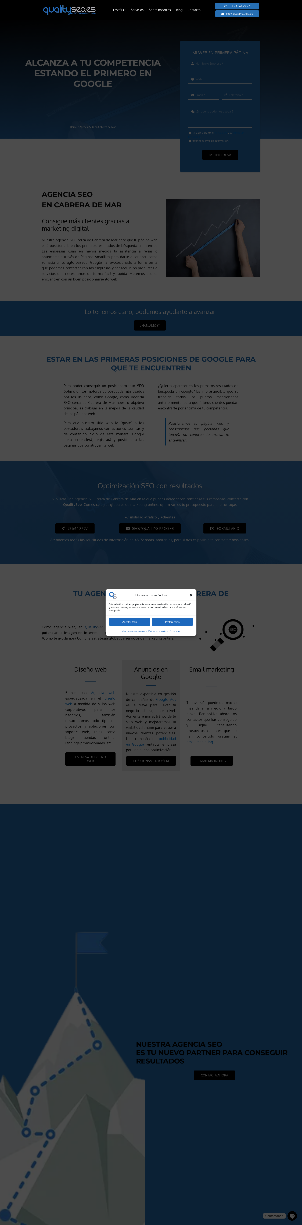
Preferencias (172, 621)
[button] (191, 595)
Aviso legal (175, 631)
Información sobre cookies (134, 631)
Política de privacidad (158, 631)
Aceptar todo (129, 621)
